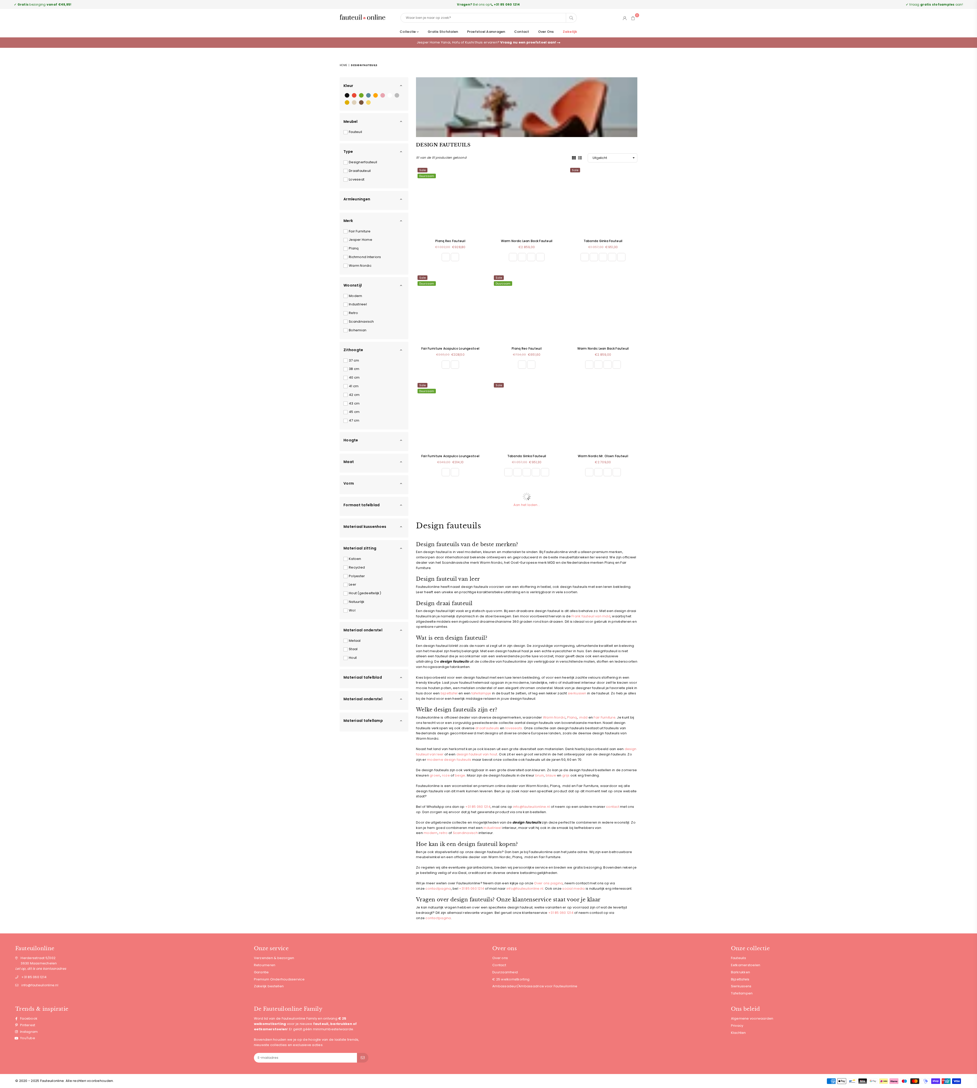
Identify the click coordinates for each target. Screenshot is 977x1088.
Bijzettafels (740, 979)
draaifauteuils (487, 728)
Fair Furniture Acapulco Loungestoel (450, 348)
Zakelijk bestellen (269, 986)
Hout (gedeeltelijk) (365, 593)
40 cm (354, 377)
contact (612, 806)
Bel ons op (488, 4)
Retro (353, 312)
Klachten (738, 1032)
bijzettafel (449, 693)
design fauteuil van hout (476, 754)
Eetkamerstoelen (745, 965)
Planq (353, 248)
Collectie (408, 31)
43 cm (354, 403)
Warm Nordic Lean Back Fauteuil (527, 241)
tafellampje (481, 693)
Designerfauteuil (363, 162)
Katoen (355, 558)
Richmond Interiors (365, 257)
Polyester (357, 576)
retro (443, 832)
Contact (521, 31)
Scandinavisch (361, 321)
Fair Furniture (360, 231)
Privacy (737, 1025)
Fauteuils (738, 958)
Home (343, 65)
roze (446, 775)
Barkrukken (740, 972)
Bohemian (357, 330)
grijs (565, 775)
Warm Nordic (360, 265)
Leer (352, 584)
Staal (353, 649)
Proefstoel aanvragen (486, 31)
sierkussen (577, 693)
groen (435, 775)
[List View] (580, 157)
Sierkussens (741, 986)
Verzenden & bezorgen (274, 958)
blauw (551, 775)
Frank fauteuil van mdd (590, 616)
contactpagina (438, 888)
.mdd (583, 717)
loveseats (513, 728)
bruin (539, 775)
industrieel (492, 827)
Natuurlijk (357, 601)
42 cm (354, 394)
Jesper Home (360, 239)
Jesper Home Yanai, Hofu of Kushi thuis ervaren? (487, 42)
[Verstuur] (362, 1058)
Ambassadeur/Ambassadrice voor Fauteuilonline (534, 986)
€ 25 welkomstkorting (510, 979)
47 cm (354, 420)
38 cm (354, 368)
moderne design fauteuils (449, 759)
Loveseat (356, 179)
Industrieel (358, 304)
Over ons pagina (548, 883)
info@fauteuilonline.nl (531, 806)
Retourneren (265, 965)
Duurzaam (426, 176)
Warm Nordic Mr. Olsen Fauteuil (603, 456)
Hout (353, 657)
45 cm (354, 411)
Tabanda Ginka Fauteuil (603, 241)
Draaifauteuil (360, 170)
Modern (355, 295)
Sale (422, 170)
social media (573, 888)
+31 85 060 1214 (471, 888)
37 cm (354, 360)
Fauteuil (355, 131)
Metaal (355, 640)
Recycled (357, 567)
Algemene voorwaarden (752, 1018)
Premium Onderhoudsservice (279, 979)
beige (460, 775)
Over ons (546, 31)
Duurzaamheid (505, 972)
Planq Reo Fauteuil (450, 241)
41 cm (353, 386)
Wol (352, 610)
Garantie (261, 972)
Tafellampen (742, 993)
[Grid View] (574, 157)
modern (431, 832)
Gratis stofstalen (443, 31)
